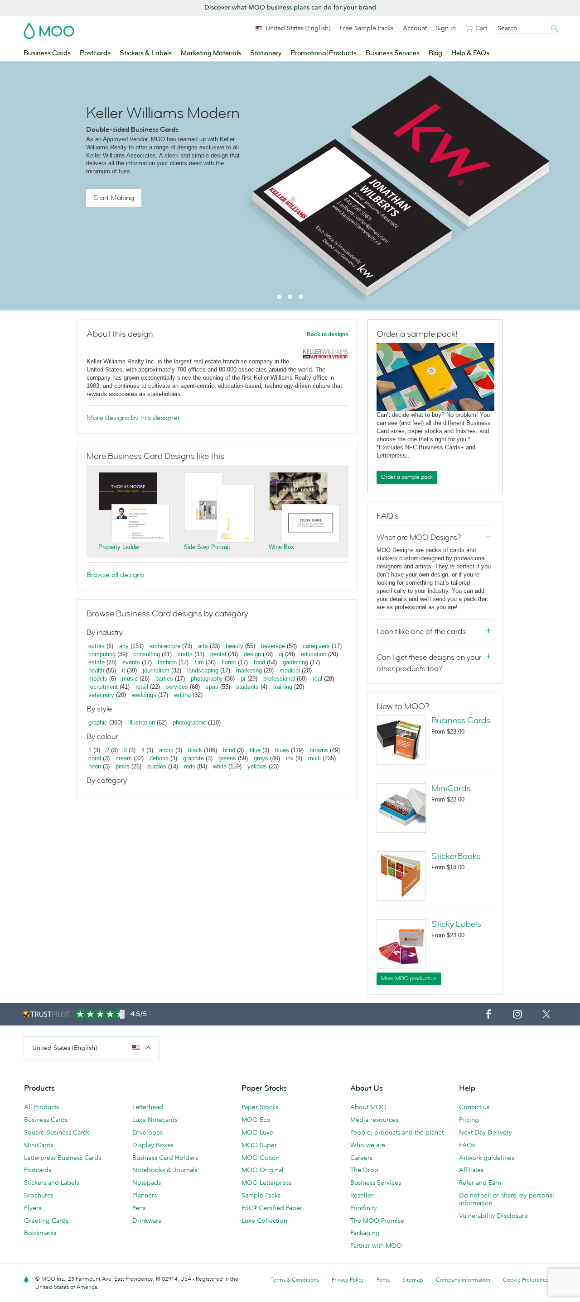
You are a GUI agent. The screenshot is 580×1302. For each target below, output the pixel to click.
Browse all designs (115, 575)
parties (164, 678)
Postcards (95, 53)
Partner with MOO (376, 1245)
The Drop (364, 1170)
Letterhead (147, 1107)
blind (229, 750)
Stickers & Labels (146, 53)
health (96, 670)
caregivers (316, 646)
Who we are (367, 1145)
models (97, 678)
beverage (273, 646)
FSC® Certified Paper (272, 1208)
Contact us (474, 1107)
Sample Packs (261, 1195)
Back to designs (327, 334)
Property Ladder (119, 547)
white (220, 766)
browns (318, 750)
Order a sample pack (407, 477)
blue (255, 750)
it (123, 670)
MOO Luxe (257, 1132)
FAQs (467, 1145)
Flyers (32, 1208)
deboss (159, 758)
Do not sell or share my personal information (506, 1199)
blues (282, 750)
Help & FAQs (470, 53)
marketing (249, 670)
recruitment (103, 686)
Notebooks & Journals (165, 1170)
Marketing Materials (211, 53)
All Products (41, 1107)
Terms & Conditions (295, 1279)
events (131, 662)
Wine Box (281, 547)
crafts (185, 654)
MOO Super (259, 1145)
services (177, 686)
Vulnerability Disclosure (493, 1215)
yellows (257, 766)
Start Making (113, 198)
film (199, 662)
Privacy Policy (348, 1279)
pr (243, 678)
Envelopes (147, 1132)
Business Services (393, 53)
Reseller (361, 1195)
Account (415, 28)
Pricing (469, 1120)
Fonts (383, 1279)
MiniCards (450, 788)
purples (156, 766)
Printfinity (363, 1208)
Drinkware (147, 1220)
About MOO (368, 1107)
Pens (138, 1208)
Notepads (146, 1182)
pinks (123, 766)
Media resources (374, 1120)
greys (261, 758)
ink (290, 758)
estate (96, 662)
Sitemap (412, 1279)
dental (218, 654)
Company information (463, 1279)
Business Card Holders (165, 1158)
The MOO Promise (377, 1220)
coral (94, 758)
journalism (156, 670)
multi (314, 758)
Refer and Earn (480, 1182)
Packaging (365, 1233)
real (317, 678)
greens (227, 758)
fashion (167, 662)
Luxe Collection (264, 1220)
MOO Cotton (261, 1158)
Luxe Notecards (155, 1120)
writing (182, 695)
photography (207, 678)
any (124, 646)
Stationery (265, 53)
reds (189, 766)
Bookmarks (40, 1233)
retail (141, 686)
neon (94, 766)
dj (281, 654)
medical (290, 670)
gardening (295, 662)
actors (96, 646)
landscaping (202, 670)
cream (124, 758)
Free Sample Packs (366, 28)
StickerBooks (456, 856)
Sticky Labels (456, 924)
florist (229, 662)
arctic (166, 750)
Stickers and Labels (51, 1182)
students (247, 686)
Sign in (445, 28)
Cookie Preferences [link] (527, 1279)
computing (102, 654)
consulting (146, 654)
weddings (144, 695)
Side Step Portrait (207, 547)
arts (203, 646)
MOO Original (263, 1170)
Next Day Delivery (485, 1132)
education (313, 654)
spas (212, 686)
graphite (193, 758)
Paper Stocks (260, 1107)
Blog (435, 53)
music (130, 678)
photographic (189, 722)
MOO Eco (256, 1120)
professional (279, 678)
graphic (97, 722)
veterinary (101, 695)
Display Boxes (153, 1145)
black (195, 750)
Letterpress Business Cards (62, 1158)
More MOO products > (408, 978)
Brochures (38, 1195)
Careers (361, 1158)
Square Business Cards (57, 1132)
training (282, 686)
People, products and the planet (397, 1132)
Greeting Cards (46, 1220)
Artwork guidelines (486, 1158)
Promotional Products (323, 53)
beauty (234, 646)
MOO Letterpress (266, 1182)
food (259, 662)
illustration (141, 722)
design (252, 654)
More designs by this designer (133, 418)
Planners (144, 1195)
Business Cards (47, 53)
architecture (165, 646)
